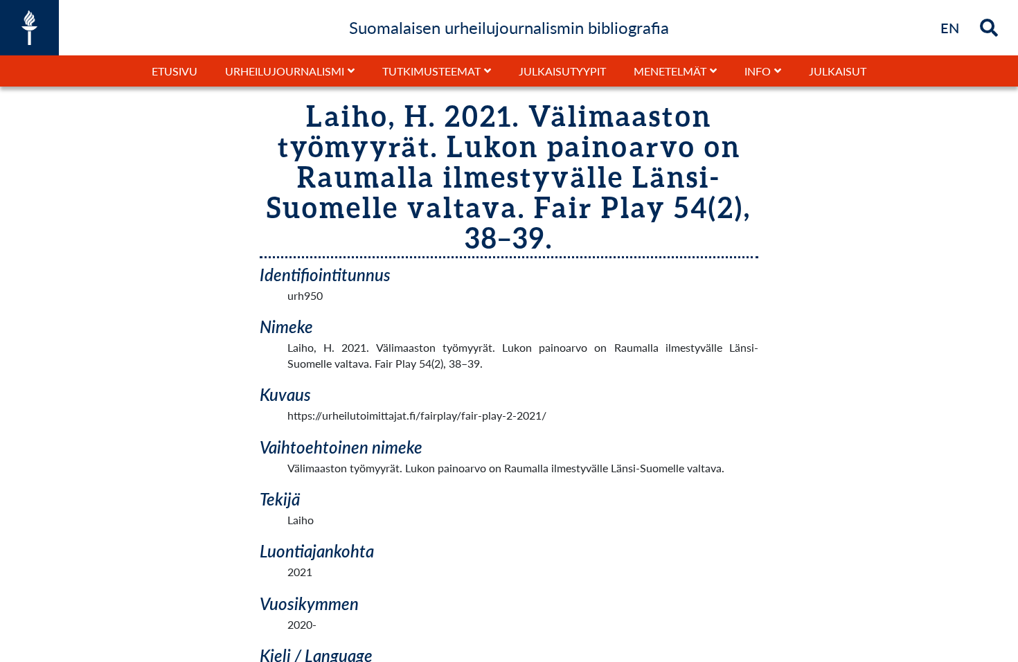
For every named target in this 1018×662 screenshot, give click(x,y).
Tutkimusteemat (431, 71)
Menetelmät (670, 71)
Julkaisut (837, 71)
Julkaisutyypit (562, 71)
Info (757, 71)
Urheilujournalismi (284, 71)
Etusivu (174, 71)
